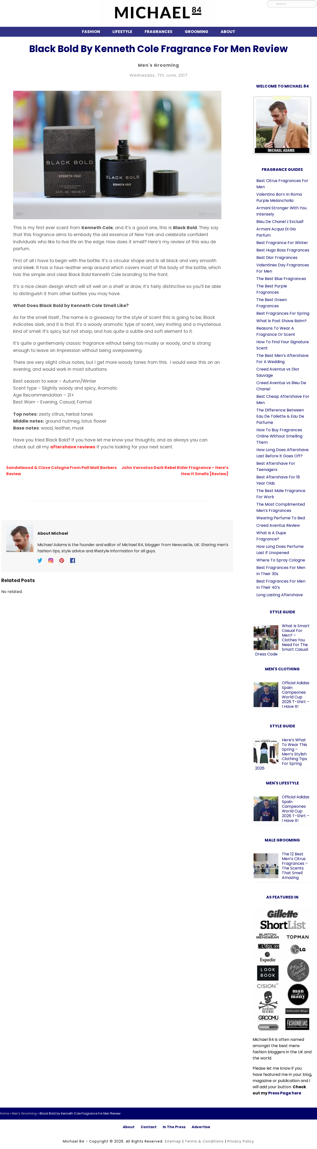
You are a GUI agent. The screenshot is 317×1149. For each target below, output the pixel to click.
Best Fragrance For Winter (282, 243)
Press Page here (284, 1093)
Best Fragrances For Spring (282, 313)
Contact (149, 1126)
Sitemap (173, 1141)
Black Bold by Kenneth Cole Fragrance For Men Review (158, 48)
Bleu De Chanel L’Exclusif (280, 221)
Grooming (196, 31)
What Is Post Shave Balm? (281, 321)
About (228, 31)
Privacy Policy (240, 1141)
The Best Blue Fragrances (281, 278)
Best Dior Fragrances (276, 257)
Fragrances (158, 31)
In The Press (174, 1126)
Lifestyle (122, 31)
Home (4, 1113)
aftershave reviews (72, 447)
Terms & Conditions (204, 1141)
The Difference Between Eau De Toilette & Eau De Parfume (280, 416)
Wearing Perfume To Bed (280, 518)
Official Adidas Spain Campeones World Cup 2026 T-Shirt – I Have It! (295, 694)
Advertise (201, 1126)
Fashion (91, 31)
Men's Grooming (158, 65)
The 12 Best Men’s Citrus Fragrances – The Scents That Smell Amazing (295, 865)
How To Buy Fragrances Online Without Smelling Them (279, 436)
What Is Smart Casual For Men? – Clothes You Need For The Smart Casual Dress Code (282, 640)
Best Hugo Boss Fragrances (282, 250)
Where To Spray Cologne (280, 560)
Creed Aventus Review (278, 525)
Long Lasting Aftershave (279, 595)
